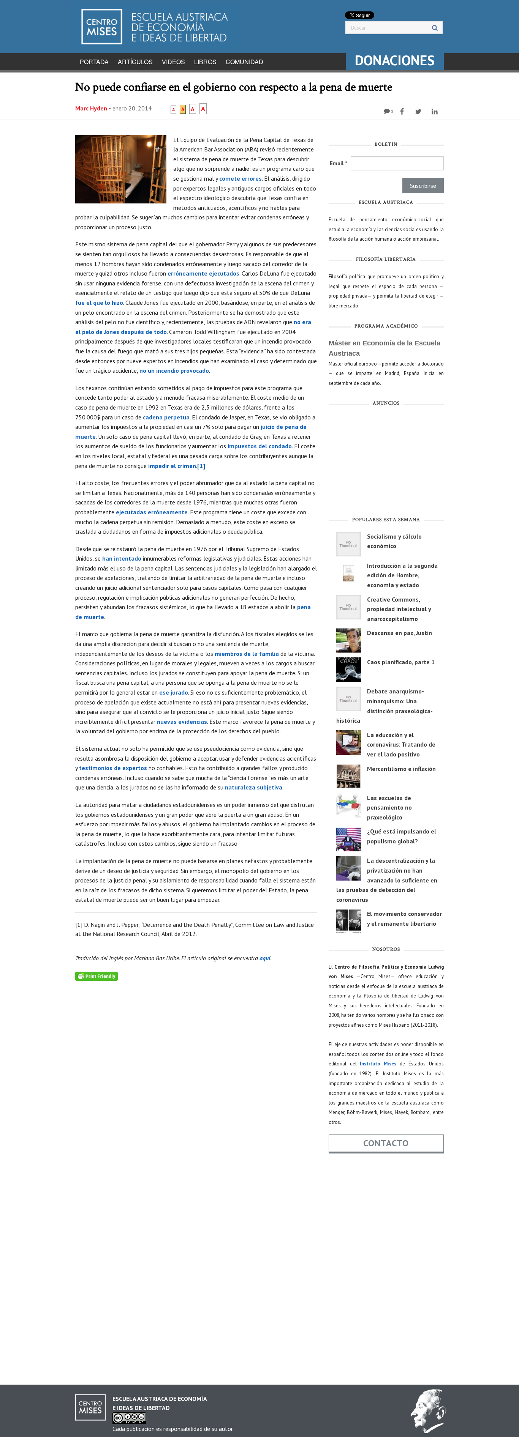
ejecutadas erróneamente (152, 512)
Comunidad (244, 61)
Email (338, 163)
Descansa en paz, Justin (399, 633)
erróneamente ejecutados (203, 273)
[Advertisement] (386, 463)
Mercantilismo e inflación (401, 768)
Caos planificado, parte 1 (401, 662)
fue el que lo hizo (99, 302)
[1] (201, 466)
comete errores (240, 178)
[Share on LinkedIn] (435, 111)
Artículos (135, 61)
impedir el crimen (172, 466)
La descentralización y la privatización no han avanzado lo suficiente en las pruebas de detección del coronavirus (386, 880)
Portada (94, 61)
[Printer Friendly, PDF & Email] (96, 975)
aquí (265, 958)
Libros (205, 61)
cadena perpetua (166, 417)
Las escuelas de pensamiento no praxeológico (389, 807)
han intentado (121, 558)
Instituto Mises (378, 1063)
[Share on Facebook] (403, 111)
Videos (173, 61)
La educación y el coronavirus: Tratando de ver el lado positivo (401, 744)
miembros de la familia (247, 653)
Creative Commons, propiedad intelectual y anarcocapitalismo (399, 609)
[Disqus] (196, 1076)
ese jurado (173, 692)
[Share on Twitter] (419, 111)
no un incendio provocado (174, 370)
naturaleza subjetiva (253, 787)
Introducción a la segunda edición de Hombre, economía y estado (402, 575)
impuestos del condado (260, 446)
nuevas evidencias (182, 721)
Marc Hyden (91, 108)
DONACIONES (395, 60)
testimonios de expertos (113, 768)
